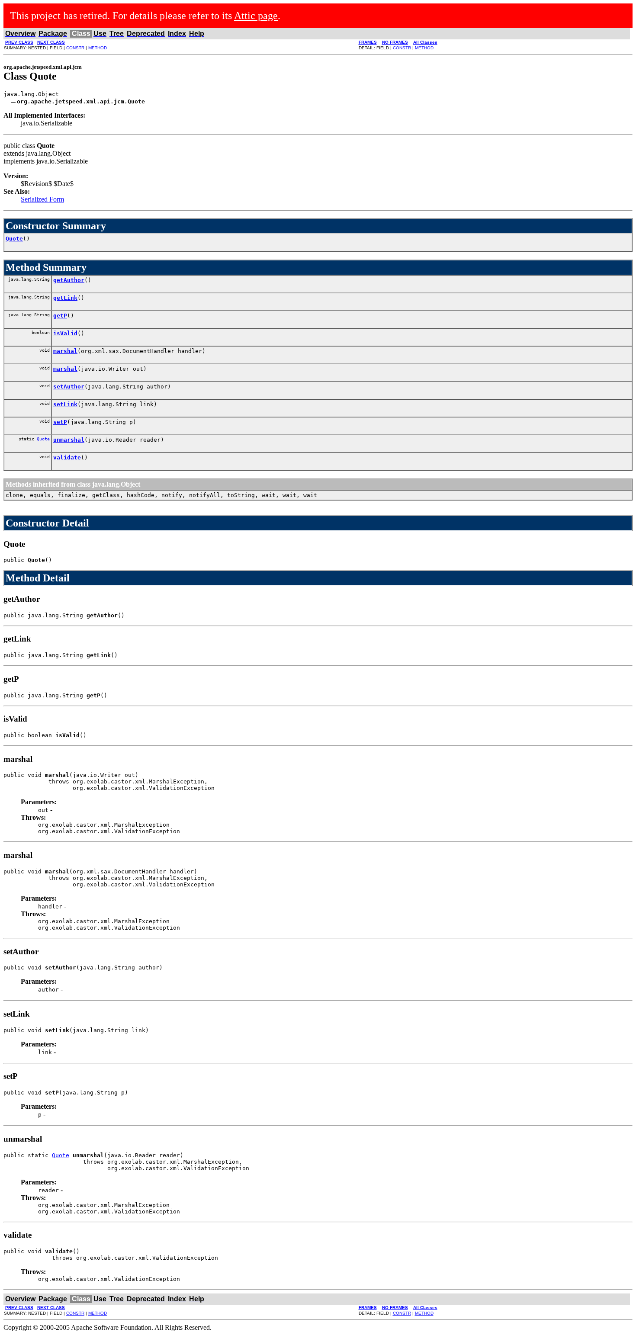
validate (67, 457)
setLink (65, 404)
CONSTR (75, 47)
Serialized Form (42, 199)
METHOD (97, 47)
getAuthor (68, 280)
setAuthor (68, 386)
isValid (65, 333)
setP (60, 422)
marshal (65, 351)
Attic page (256, 15)
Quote (14, 238)
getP (60, 315)
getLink (65, 298)
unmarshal (68, 439)
